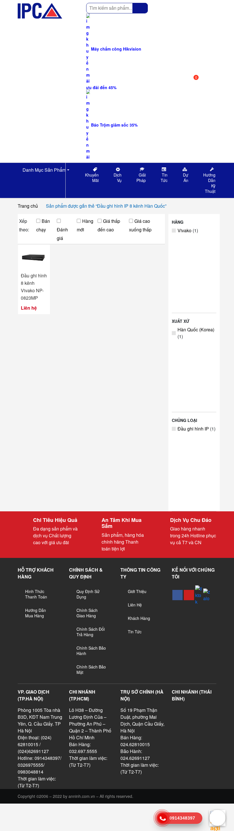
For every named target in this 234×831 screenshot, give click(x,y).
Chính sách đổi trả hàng (90, 631)
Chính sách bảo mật (91, 669)
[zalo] (207, 595)
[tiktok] (199, 595)
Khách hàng (139, 618)
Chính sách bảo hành (91, 650)
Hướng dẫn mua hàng (35, 612)
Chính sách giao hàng (87, 612)
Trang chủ (28, 206)
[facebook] (177, 595)
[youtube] (189, 595)
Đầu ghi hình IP (193, 428)
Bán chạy (43, 225)
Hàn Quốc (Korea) (195, 329)
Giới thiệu (137, 591)
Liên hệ (135, 605)
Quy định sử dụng (88, 594)
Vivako (184, 230)
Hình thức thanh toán (36, 594)
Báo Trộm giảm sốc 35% (114, 125)
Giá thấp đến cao (109, 225)
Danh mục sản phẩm (43, 170)
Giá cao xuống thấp (140, 225)
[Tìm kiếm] (140, 8)
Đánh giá (62, 233)
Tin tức (135, 631)
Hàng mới (85, 225)
